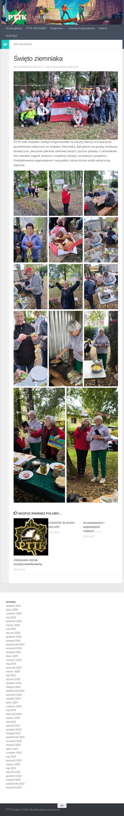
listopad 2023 (13, 733)
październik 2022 (15, 783)
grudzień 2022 (13, 776)
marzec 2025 (13, 671)
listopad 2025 (13, 640)
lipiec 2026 (12, 609)
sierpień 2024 (13, 698)
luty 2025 (11, 675)
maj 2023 (11, 756)
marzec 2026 (13, 625)
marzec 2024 (13, 718)
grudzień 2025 (13, 636)
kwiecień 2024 (14, 714)
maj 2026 (11, 617)
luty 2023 (11, 768)
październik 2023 (15, 737)
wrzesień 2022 (14, 787)
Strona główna (14, 28)
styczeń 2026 (13, 633)
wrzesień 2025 (14, 648)
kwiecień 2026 (14, 621)
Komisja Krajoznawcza (82, 28)
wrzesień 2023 (14, 741)
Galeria (103, 28)
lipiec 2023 (12, 749)
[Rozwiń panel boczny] (5, 44)
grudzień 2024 (13, 683)
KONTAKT (12, 36)
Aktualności (23, 44)
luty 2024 (11, 722)
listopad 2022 (13, 779)
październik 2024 (15, 691)
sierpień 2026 (13, 606)
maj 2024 (11, 710)
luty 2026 (11, 629)
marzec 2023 (13, 764)
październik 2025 (15, 644)
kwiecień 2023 (14, 760)
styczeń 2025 (13, 679)
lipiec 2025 (12, 656)
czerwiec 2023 (14, 752)
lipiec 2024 (12, 702)
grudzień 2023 (13, 729)
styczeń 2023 (13, 772)
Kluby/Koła (56, 28)
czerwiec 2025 (14, 660)
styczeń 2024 (13, 725)
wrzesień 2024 (14, 695)
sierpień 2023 (13, 745)
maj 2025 (11, 663)
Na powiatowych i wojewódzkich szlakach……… (93, 527)
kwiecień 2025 (14, 667)
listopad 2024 (13, 687)
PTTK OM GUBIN (36, 28)
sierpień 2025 (13, 652)
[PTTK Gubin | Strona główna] (17, 17)
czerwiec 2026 (14, 613)
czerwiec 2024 (14, 706)
